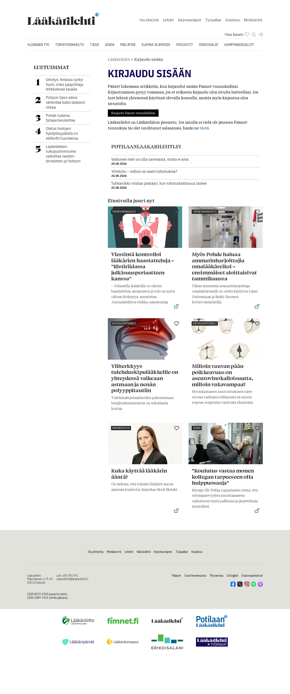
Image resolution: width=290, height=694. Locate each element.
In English (232, 576)
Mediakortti (114, 552)
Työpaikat (213, 20)
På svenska (216, 576)
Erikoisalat (208, 45)
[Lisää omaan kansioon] (176, 212)
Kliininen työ (38, 45)
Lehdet (168, 20)
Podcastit (184, 45)
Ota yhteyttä (149, 20)
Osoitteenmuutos (195, 576)
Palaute (176, 576)
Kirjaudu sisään (148, 59)
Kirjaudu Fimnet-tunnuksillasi (133, 113)
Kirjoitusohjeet (189, 20)
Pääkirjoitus (121, 428)
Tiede (94, 45)
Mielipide (128, 45)
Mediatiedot (253, 20)
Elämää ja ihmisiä (156, 45)
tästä (204, 128)
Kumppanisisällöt (239, 45)
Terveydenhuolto (69, 45)
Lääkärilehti (119, 59)
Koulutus (232, 20)
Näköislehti (144, 552)
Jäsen (109, 45)
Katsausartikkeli (124, 323)
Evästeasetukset (252, 576)
